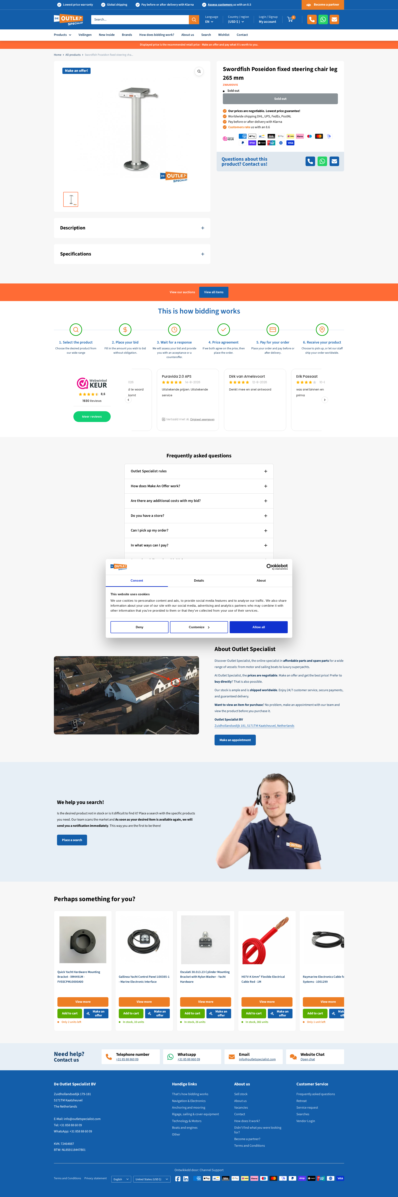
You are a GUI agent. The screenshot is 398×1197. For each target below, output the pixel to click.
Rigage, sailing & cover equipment (195, 1114)
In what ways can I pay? (149, 545)
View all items (213, 292)
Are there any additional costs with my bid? (166, 500)
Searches (302, 1114)
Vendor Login (305, 1121)
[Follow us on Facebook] (178, 1179)
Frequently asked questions (315, 1094)
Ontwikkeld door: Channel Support (199, 1170)
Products (60, 35)
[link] (83, 971)
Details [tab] (199, 580)
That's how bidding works (190, 1094)
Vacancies (241, 1107)
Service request (307, 1107)
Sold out (280, 98)
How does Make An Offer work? (155, 486)
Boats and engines (185, 1127)
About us (187, 35)
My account (267, 21)
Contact (242, 35)
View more (83, 1001)
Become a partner (326, 4)
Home (57, 55)
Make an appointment (235, 740)
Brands (127, 35)
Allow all (258, 627)
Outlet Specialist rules (149, 471)
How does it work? (247, 1121)
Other (176, 1134)
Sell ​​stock (241, 1094)
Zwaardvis (230, 85)
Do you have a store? (147, 515)
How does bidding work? (156, 35)
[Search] (194, 19)
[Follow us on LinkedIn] (186, 1179)
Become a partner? (247, 1139)
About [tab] (261, 580)
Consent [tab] (137, 580)
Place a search (72, 840)
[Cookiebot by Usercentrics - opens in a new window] (269, 567)
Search (206, 35)
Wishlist (223, 35)
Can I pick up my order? (149, 530)
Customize (196, 627)
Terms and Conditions (249, 1145)
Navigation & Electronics (189, 1101)
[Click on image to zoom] (199, 71)
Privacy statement (95, 1178)
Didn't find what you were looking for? (257, 1129)
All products (73, 55)
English (118, 1179)
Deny (139, 627)
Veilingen (85, 35)
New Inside (107, 35)
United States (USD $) (148, 1179)
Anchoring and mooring (188, 1107)
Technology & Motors (186, 1121)
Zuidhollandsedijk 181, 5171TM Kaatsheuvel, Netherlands (254, 725)
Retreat (301, 1101)
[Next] (344, 970)
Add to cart (70, 1013)
